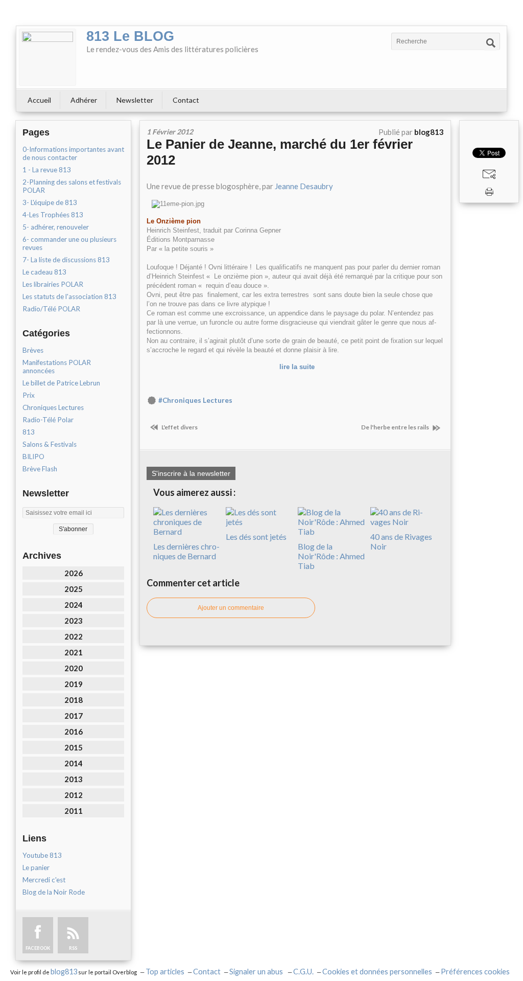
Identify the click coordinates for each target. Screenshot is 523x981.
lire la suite (297, 367)
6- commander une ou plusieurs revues (69, 243)
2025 (73, 589)
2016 (73, 731)
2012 (73, 795)
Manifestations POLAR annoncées (56, 366)
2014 (73, 763)
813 (28, 432)
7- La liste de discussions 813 (66, 260)
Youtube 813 (42, 855)
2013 (73, 779)
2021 (73, 652)
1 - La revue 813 (46, 170)
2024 (73, 604)
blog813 (64, 971)
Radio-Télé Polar (48, 420)
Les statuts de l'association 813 (69, 296)
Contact (186, 100)
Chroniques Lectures (53, 407)
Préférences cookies (475, 971)
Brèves (32, 350)
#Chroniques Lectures (195, 400)
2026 (73, 573)
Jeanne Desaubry (305, 186)
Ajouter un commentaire (231, 607)
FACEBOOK (38, 948)
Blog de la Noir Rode (53, 892)
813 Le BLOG (130, 36)
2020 (73, 668)
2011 (73, 810)
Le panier (36, 867)
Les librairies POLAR (52, 284)
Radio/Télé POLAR (51, 309)
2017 (73, 715)
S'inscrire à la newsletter (191, 473)
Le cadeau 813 (44, 272)
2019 (73, 684)
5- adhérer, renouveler (55, 227)
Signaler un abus (256, 971)
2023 (73, 620)
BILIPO (33, 456)
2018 (73, 699)
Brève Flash (39, 469)
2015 (73, 747)
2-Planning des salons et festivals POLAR (71, 186)
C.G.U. (303, 971)
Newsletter (134, 100)
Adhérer (83, 100)
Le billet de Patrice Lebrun (61, 383)
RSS (73, 948)
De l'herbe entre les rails (395, 427)
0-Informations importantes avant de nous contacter (73, 153)
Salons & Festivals (49, 444)
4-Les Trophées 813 (52, 215)
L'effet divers (179, 427)
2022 (73, 636)
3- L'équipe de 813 (49, 202)
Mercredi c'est (43, 880)
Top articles (165, 971)
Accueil (39, 100)
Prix (28, 395)
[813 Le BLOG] (47, 57)
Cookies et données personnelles (377, 971)
